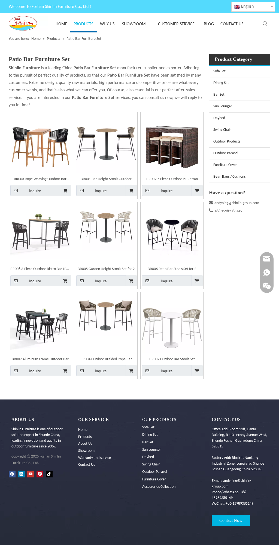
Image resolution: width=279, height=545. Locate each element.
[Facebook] (12, 474)
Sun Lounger (222, 106)
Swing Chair (222, 130)
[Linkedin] (21, 474)
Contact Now (230, 520)
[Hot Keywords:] (265, 24)
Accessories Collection (158, 487)
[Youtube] (30, 474)
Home (82, 430)
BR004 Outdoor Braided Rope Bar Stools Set (106, 360)
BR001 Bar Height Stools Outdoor (106, 179)
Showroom (86, 451)
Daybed (219, 118)
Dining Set (221, 83)
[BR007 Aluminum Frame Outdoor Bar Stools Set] (40, 323)
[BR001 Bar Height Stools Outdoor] (106, 143)
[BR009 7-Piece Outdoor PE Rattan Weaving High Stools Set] (172, 143)
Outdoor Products (226, 142)
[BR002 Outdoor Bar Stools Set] (172, 323)
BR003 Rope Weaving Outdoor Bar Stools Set (40, 180)
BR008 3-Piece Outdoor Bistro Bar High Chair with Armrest (40, 269)
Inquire (35, 191)
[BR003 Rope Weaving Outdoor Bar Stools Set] (40, 143)
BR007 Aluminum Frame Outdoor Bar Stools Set (40, 360)
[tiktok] (49, 474)
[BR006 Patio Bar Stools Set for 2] (172, 233)
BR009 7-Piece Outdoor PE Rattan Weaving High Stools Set (172, 180)
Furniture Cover (225, 165)
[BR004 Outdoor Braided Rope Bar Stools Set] (106, 315)
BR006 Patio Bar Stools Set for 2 (172, 269)
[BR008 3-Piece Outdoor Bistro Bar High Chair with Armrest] (40, 231)
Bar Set (219, 95)
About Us (85, 444)
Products (85, 437)
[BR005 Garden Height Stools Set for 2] (106, 227)
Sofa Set (219, 71)
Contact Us (86, 465)
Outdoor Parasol (225, 153)
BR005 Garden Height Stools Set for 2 (106, 269)
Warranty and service (94, 458)
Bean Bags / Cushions (229, 177)
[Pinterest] (40, 474)
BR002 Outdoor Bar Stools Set (172, 359)
